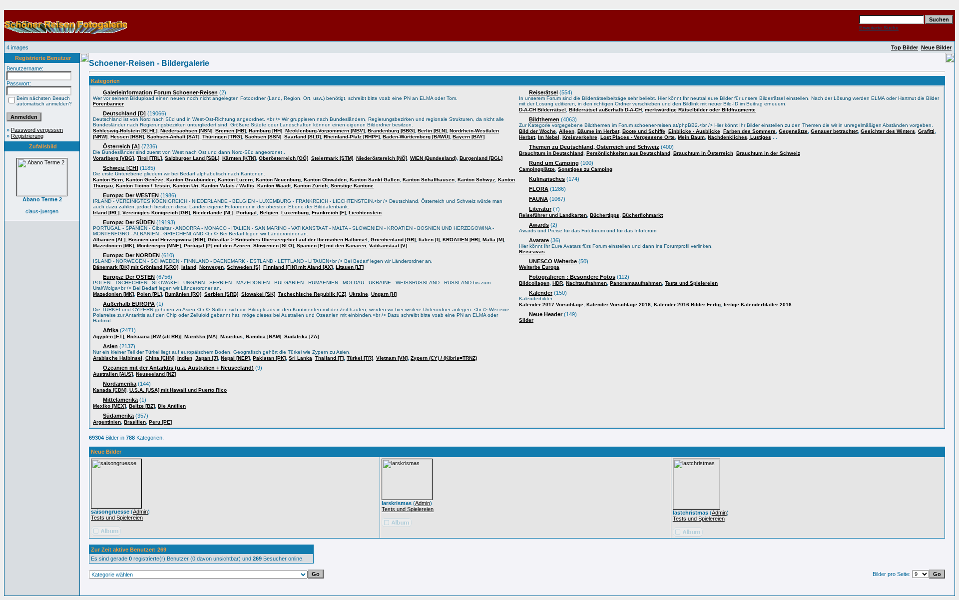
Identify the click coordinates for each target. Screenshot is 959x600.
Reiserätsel (543, 92)
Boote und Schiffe (643, 131)
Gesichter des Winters (888, 131)
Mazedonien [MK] (113, 245)
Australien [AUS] (113, 374)
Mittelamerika (120, 400)
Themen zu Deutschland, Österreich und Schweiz (594, 147)
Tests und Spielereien (691, 283)
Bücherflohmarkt (642, 215)
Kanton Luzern (235, 179)
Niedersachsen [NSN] (186, 130)
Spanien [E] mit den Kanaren (331, 245)
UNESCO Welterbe (553, 261)
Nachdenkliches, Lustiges (739, 137)
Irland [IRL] (106, 212)
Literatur (540, 209)
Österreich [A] (121, 146)
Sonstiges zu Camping (585, 169)
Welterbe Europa (539, 267)
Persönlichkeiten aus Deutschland (628, 153)
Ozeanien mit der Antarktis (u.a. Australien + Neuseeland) (178, 368)
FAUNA (538, 199)
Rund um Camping (554, 163)
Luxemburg (295, 212)
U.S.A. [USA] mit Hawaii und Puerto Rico (178, 390)
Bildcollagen (534, 283)
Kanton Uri (185, 185)
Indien (184, 358)
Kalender (540, 293)
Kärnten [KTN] (239, 158)
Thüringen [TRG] (222, 136)
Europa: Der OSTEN (129, 277)
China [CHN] (159, 358)
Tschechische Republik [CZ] (312, 294)
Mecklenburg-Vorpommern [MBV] (325, 130)
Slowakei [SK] (258, 294)
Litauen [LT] (350, 267)
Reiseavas (532, 251)
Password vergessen (37, 130)
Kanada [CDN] (109, 390)
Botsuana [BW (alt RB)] (154, 336)
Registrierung (27, 136)
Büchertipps (604, 215)
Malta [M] (493, 239)
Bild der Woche (537, 131)
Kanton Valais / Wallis (227, 185)
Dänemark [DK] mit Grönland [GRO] (135, 267)
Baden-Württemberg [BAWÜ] (416, 136)
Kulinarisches (547, 179)
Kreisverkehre (579, 137)
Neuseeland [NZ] (156, 374)
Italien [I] (429, 239)
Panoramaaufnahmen (636, 283)
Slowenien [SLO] (273, 245)
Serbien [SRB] (221, 294)
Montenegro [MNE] (159, 245)
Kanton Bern (108, 179)
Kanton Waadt (274, 185)
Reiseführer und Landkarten (553, 215)
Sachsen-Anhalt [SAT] (173, 136)
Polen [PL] (149, 294)
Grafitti (926, 131)
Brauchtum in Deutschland (551, 153)
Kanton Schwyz (476, 179)
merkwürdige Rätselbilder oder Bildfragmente (700, 109)
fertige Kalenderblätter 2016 (758, 304)
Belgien (269, 212)
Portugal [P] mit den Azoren (217, 245)
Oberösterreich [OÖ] (283, 158)
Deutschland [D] (124, 113)
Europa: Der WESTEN (131, 195)
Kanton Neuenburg (278, 179)
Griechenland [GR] (393, 239)
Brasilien (135, 422)
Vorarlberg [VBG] (113, 158)
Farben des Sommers (749, 131)
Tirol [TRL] (149, 158)
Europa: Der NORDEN (131, 255)
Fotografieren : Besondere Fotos (572, 277)
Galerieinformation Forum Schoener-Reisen (160, 92)
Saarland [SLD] (302, 136)
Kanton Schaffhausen (429, 179)
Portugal (246, 212)
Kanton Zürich (311, 185)
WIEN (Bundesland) (433, 158)
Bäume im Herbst (598, 131)
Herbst (527, 137)
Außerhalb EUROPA (129, 304)
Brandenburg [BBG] (391, 130)
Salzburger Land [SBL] (192, 158)
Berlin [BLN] (432, 130)
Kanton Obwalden (325, 179)
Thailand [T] (329, 358)
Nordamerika (119, 384)
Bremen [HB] (230, 130)
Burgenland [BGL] (481, 158)
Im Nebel (548, 137)
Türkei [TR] (360, 358)
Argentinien (107, 422)
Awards (539, 225)
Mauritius (231, 336)
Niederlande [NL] (213, 212)
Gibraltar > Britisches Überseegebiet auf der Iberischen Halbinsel (288, 239)
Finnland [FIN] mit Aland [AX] (298, 267)
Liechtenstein (365, 212)
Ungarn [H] (384, 294)
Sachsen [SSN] (263, 136)
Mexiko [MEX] (109, 406)
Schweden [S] (243, 267)
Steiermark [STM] (332, 158)
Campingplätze (537, 169)
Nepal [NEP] (235, 358)
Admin (140, 512)
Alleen (566, 131)
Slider (526, 320)
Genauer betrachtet (834, 131)
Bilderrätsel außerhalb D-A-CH (605, 109)
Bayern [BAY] (468, 136)
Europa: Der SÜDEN (129, 222)
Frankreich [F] (329, 212)
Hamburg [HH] (265, 130)
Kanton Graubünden (190, 179)
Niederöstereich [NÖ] (381, 158)
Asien (110, 346)
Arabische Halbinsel (117, 358)
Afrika (110, 330)
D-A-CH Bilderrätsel (542, 109)
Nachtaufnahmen (586, 283)
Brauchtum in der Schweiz (768, 153)
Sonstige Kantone (352, 185)
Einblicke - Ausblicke (694, 131)
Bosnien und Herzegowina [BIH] (166, 239)
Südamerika (118, 416)
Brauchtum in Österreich (703, 153)
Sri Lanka (300, 358)
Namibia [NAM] (263, 336)
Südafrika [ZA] (301, 336)
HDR (557, 283)
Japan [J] (206, 358)
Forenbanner (108, 103)
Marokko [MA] (200, 336)
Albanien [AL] (109, 239)
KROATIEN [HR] (461, 239)
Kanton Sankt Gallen (375, 179)
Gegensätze (793, 131)
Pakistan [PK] (269, 358)
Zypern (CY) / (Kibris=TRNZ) (444, 358)
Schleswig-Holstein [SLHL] (125, 130)
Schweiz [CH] (120, 168)
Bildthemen (544, 119)
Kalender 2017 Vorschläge (551, 304)
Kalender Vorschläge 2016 (618, 304)
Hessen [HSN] (127, 136)
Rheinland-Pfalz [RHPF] (352, 136)
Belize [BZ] (142, 406)
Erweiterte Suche (879, 27)
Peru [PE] (160, 422)
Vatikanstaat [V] (388, 245)
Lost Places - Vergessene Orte (637, 137)
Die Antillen (172, 406)
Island (188, 267)
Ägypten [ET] (108, 336)
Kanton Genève (144, 179)
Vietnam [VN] (392, 358)
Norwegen (211, 267)
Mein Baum (691, 137)
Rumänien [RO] (183, 294)
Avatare (539, 240)
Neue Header (545, 314)
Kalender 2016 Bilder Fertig (687, 304)
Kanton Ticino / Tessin (143, 185)
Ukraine (358, 294)
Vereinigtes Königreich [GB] (156, 212)
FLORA (538, 189)
